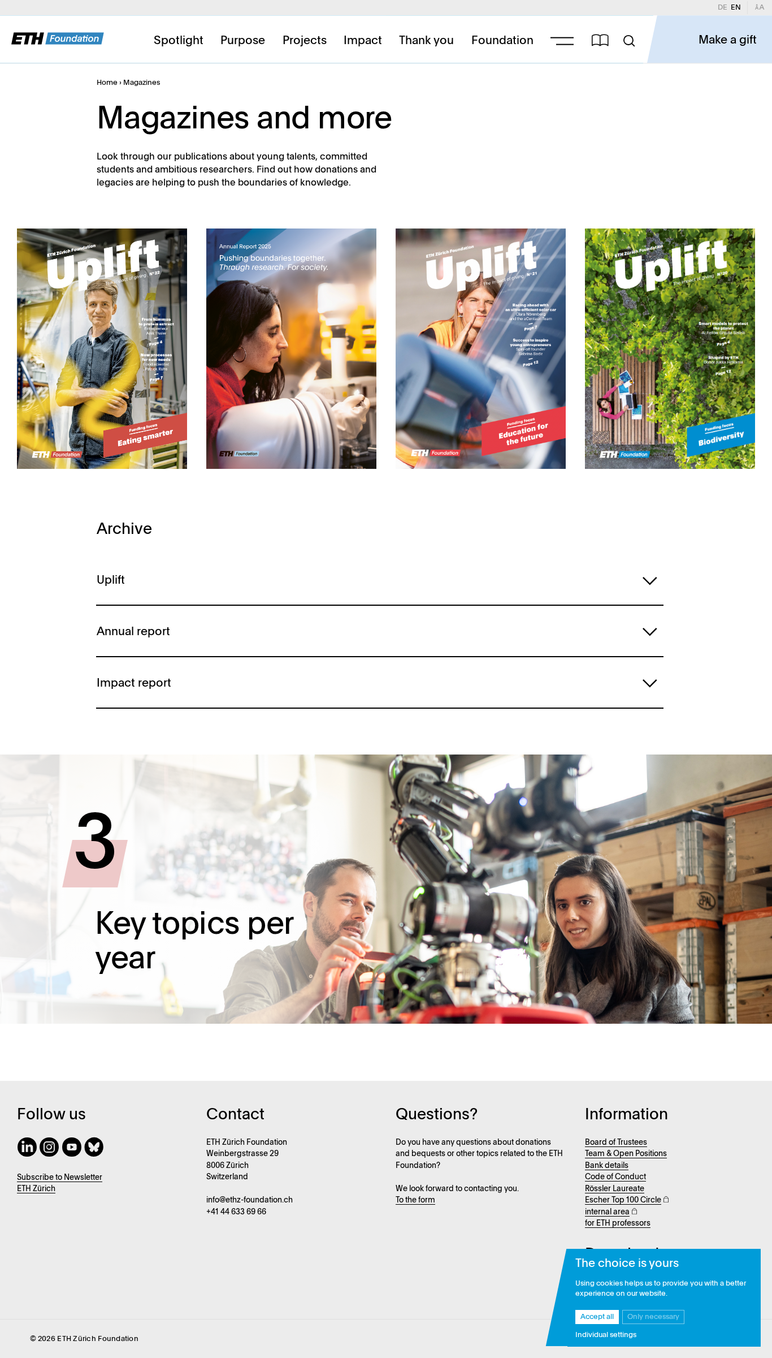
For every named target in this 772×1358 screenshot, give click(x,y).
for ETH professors (617, 1223)
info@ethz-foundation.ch (249, 1200)
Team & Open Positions (626, 1154)
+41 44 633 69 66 (236, 1212)
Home (107, 83)
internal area (607, 1212)
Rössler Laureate (614, 1189)
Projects (305, 40)
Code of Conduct (615, 1177)
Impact (363, 40)
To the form (415, 1200)
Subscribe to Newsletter (59, 1178)
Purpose (242, 40)
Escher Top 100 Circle (623, 1200)
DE (724, 7)
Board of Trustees (616, 1142)
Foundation (502, 40)
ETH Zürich (36, 1189)
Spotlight (178, 40)
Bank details (606, 1166)
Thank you (426, 40)
